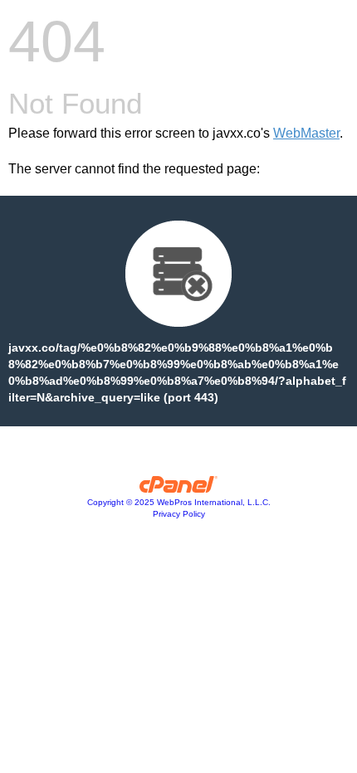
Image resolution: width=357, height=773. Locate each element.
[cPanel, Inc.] (178, 488)
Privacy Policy (179, 513)
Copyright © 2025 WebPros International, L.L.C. (179, 502)
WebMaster (306, 133)
